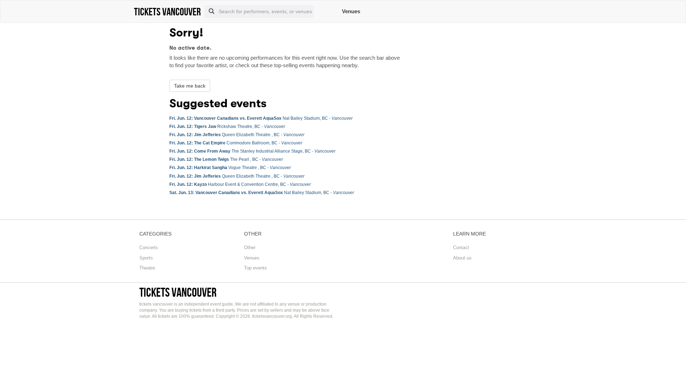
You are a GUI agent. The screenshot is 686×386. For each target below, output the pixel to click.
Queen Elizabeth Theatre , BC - (236, 134)
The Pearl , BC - (226, 159)
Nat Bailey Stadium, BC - (261, 118)
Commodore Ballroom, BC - (235, 142)
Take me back (189, 86)
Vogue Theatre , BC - (230, 167)
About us (462, 258)
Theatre (147, 268)
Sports (146, 258)
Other (249, 247)
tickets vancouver (178, 292)
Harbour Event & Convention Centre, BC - (240, 184)
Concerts (148, 247)
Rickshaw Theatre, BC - (227, 126)
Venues (351, 11)
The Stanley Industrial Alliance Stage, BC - (252, 151)
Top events (255, 268)
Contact (461, 247)
